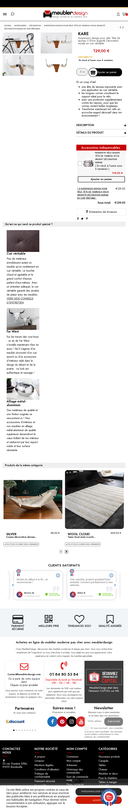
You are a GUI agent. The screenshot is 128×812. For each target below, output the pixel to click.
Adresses (71, 765)
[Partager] (78, 219)
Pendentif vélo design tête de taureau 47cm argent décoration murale (107, 157)
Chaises (102, 769)
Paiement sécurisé (44, 781)
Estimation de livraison (102, 212)
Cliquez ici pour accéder (24, 685)
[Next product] (123, 27)
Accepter (98, 800)
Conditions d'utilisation (46, 769)
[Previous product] (121, 27)
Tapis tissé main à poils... (82, 537)
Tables (102, 765)
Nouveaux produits (109, 756)
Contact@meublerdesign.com (24, 674)
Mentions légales (44, 765)
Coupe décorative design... (21, 537)
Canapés (103, 760)
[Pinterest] (87, 219)
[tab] (101, 125)
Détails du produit (90, 132)
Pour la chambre (107, 778)
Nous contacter (75, 784)
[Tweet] (82, 219)
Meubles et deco (108, 773)
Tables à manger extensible (107, 784)
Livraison (39, 760)
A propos (39, 756)
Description (85, 125)
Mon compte (73, 760)
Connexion (72, 756)
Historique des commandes (74, 771)
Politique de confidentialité (42, 775)
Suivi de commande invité (77, 778)
